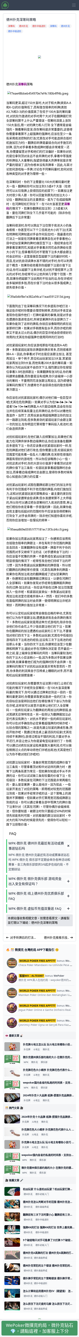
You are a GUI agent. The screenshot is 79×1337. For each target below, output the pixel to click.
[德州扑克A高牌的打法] (12, 1255)
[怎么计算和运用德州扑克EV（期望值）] (12, 1293)
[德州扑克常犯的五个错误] (12, 1267)
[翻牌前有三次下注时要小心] (12, 1216)
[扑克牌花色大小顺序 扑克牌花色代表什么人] (12, 1072)
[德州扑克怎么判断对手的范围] (12, 1204)
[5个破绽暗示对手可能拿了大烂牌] (12, 1242)
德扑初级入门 (42, 1194)
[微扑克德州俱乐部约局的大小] (12, 1059)
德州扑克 (28, 1194)
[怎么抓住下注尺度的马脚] (12, 1306)
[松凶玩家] (12, 1191)
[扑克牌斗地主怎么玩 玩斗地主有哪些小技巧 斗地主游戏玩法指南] (12, 1046)
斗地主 (36, 1049)
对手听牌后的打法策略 (23, 938)
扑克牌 (27, 1049)
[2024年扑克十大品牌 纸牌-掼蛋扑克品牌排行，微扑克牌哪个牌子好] (12, 1097)
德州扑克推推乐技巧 (55, 938)
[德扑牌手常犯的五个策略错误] (12, 1280)
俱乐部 (44, 1062)
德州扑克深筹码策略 (44, 923)
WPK (26, 1062)
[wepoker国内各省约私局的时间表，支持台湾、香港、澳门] (12, 1084)
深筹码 (22, 84)
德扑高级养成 (42, 1207)
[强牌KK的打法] (12, 1229)
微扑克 (46, 1049)
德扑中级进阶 (42, 1219)
